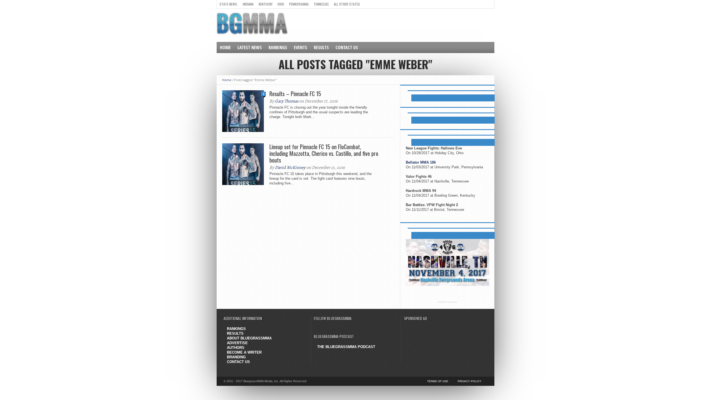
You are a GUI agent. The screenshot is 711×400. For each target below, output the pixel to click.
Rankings (278, 47)
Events (300, 47)
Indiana (248, 4)
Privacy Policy (469, 381)
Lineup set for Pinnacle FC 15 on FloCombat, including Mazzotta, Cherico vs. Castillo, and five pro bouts (323, 153)
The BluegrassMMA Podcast (346, 347)
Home (225, 47)
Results (321, 47)
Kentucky (265, 4)
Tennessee (321, 4)
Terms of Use (437, 381)
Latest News (249, 47)
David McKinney (290, 167)
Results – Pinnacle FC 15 (295, 93)
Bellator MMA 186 (421, 162)
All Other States (347, 4)
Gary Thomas (286, 101)
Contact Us (347, 47)
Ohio (280, 4)
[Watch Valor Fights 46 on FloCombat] (447, 284)
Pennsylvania (299, 4)
